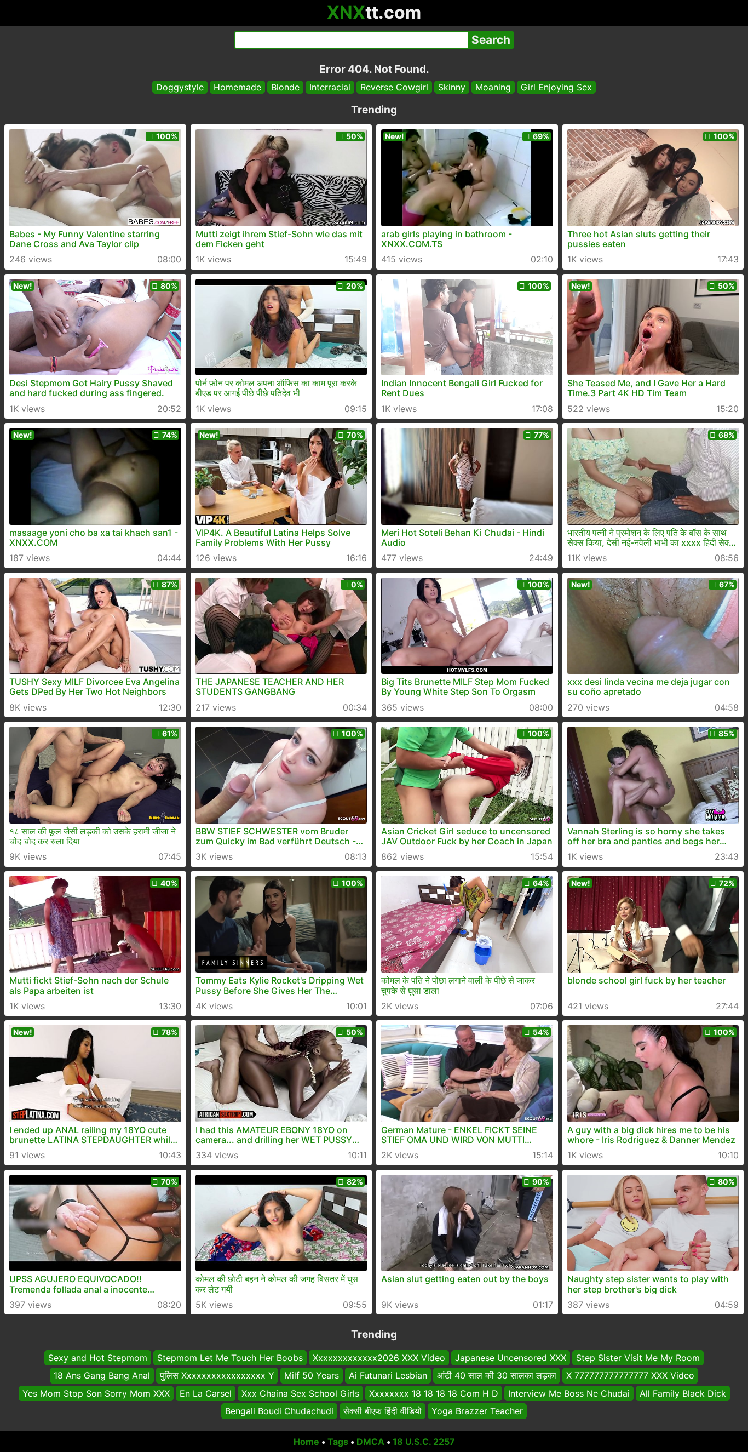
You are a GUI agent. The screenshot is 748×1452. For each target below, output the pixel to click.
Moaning (493, 87)
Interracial (329, 87)
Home (306, 1442)
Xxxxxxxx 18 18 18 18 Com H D (433, 1392)
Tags (337, 1442)
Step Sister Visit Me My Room (638, 1357)
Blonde (285, 87)
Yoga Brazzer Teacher (477, 1410)
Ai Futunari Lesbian (388, 1375)
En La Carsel (206, 1392)
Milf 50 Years (311, 1375)
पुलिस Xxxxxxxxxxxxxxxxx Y (217, 1375)
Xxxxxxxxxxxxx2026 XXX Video (379, 1357)
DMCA (370, 1442)
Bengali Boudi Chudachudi (279, 1410)
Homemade (237, 87)
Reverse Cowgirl (394, 87)
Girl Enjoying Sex (556, 87)
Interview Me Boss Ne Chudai (569, 1392)
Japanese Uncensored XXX (510, 1357)
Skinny (451, 87)
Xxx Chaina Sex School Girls (300, 1392)
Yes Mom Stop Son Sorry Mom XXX (96, 1392)
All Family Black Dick (683, 1392)
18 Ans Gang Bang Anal (102, 1375)
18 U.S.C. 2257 (424, 1442)
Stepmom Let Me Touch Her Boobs (230, 1357)
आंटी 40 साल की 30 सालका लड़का (496, 1375)
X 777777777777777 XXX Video (630, 1375)
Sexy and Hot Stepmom (97, 1357)
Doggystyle (180, 87)
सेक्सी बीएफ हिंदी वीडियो (382, 1410)
